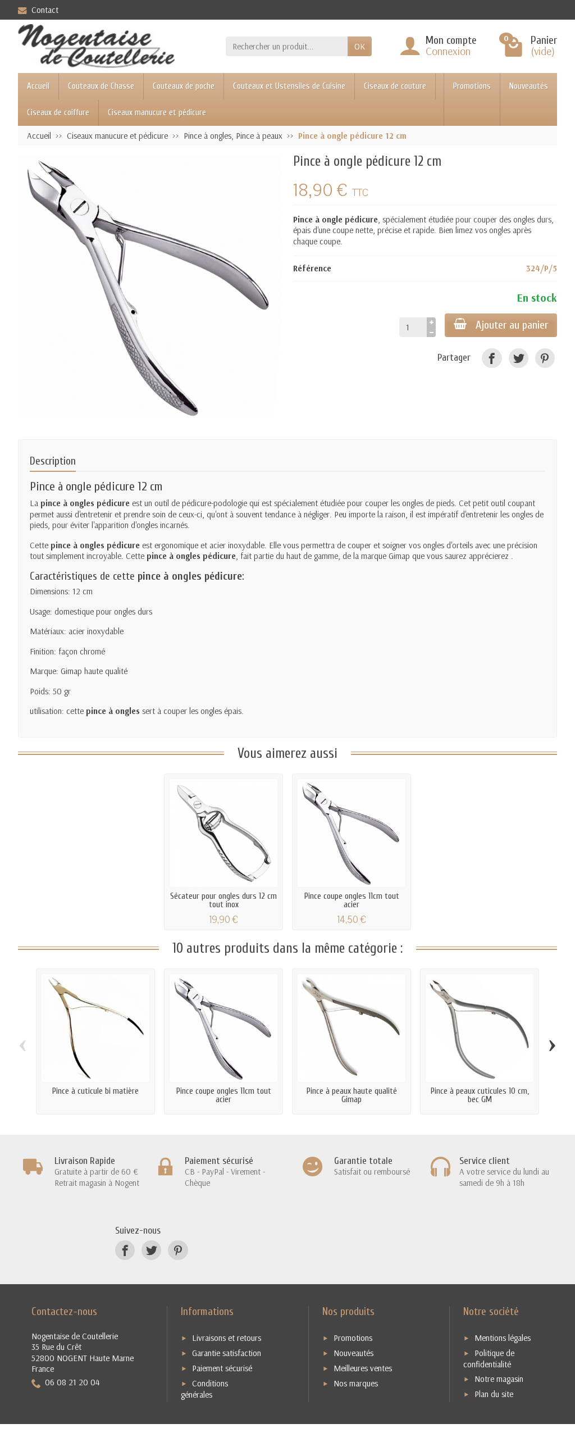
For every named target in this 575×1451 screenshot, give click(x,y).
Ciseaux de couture (395, 86)
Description (53, 460)
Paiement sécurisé (222, 1368)
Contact (44, 9)
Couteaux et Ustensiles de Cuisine (289, 86)
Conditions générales (204, 1389)
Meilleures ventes (363, 1368)
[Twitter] (518, 358)
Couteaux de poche (184, 86)
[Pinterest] (545, 358)
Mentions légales (502, 1337)
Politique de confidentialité (488, 1359)
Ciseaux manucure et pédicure (157, 112)
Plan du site (493, 1394)
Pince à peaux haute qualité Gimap (352, 1095)
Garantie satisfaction (226, 1353)
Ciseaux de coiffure (58, 112)
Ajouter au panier (512, 325)
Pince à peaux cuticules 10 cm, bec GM (480, 1095)
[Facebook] (491, 358)
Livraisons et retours (226, 1337)
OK (359, 46)
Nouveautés (528, 86)
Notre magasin (498, 1378)
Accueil (38, 86)
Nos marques (356, 1383)
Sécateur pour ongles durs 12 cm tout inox (223, 900)
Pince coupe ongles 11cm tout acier (351, 900)
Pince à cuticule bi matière (95, 1091)
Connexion (448, 51)
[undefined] (150, 286)
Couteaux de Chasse (101, 86)
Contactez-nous (64, 1311)
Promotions (472, 86)
